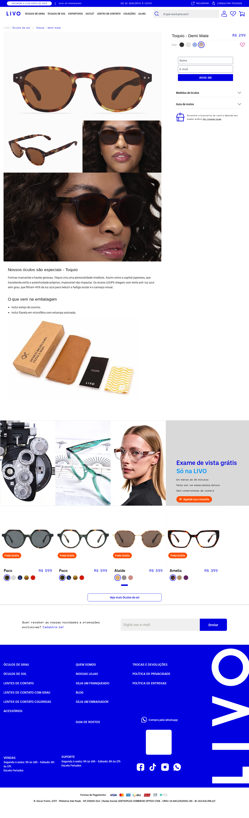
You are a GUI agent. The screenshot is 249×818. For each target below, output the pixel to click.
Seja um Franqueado (92, 683)
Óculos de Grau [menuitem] (35, 13)
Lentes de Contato (19, 683)
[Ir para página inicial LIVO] (13, 14)
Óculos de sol (21, 27)
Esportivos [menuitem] (75, 13)
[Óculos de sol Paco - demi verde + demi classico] (27, 539)
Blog (79, 692)
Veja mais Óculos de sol (124, 597)
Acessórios (13, 711)
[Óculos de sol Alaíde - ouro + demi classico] (138, 539)
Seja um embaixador (92, 702)
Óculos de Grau (16, 664)
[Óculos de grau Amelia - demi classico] (193, 539)
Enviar (213, 625)
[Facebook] (140, 767)
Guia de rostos (88, 722)
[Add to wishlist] (242, 44)
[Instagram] (165, 767)
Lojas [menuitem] (142, 13)
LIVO (6, 27)
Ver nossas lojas (212, 119)
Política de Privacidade (151, 674)
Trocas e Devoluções (150, 664)
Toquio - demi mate (48, 27)
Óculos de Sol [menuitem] (57, 13)
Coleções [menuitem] (129, 13)
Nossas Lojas (87, 674)
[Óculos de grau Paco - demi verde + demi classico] (83, 539)
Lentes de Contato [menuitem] (109, 13)
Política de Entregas (149, 683)
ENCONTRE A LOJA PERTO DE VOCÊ (29, 3)
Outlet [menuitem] (90, 13)
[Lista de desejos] (233, 13)
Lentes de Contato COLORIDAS (27, 702)
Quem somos (86, 664)
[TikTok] (152, 767)
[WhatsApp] (177, 767)
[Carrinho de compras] (242, 13)
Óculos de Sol (15, 674)
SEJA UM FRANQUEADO (70, 3)
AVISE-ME (205, 77)
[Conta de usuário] (224, 13)
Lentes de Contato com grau (27, 692)
